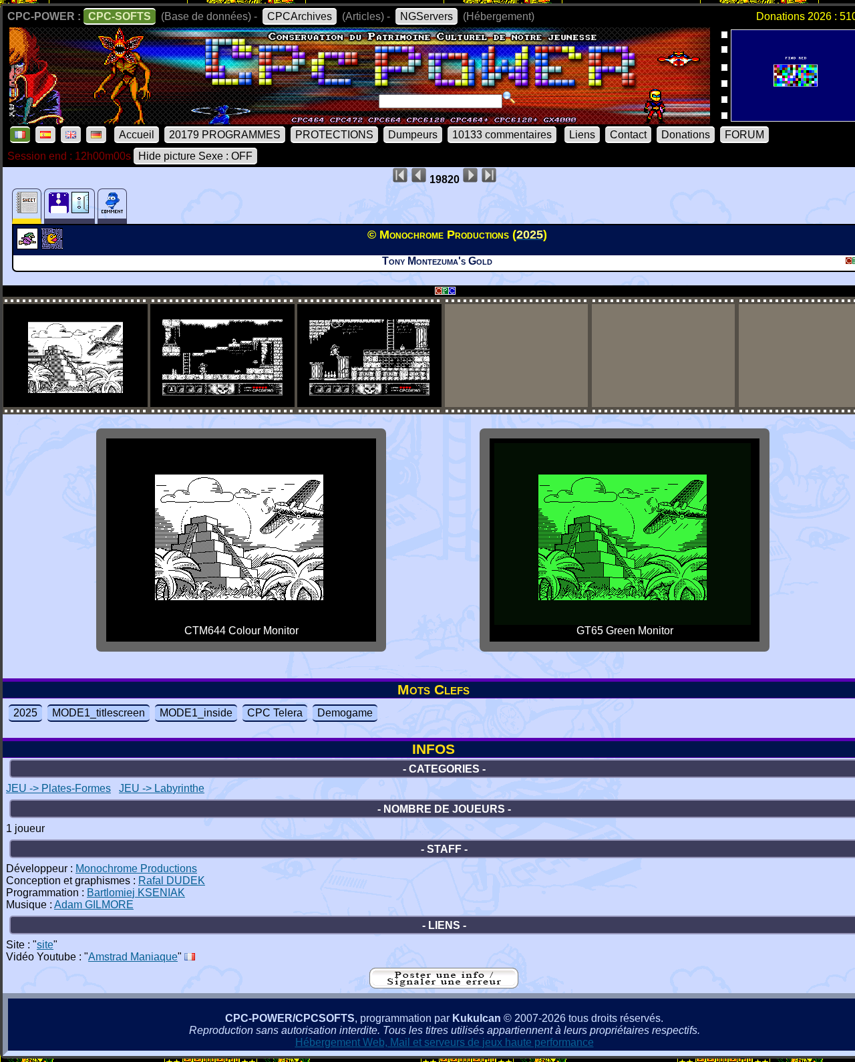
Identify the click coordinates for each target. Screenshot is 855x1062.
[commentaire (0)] (112, 206)
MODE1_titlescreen (98, 712)
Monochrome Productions (136, 868)
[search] (509, 97)
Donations (685, 134)
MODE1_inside (196, 712)
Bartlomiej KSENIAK (136, 892)
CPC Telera (275, 712)
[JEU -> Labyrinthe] (53, 245)
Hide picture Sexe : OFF (195, 156)
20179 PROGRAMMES (225, 134)
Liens (582, 134)
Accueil (136, 134)
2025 (25, 712)
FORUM (744, 134)
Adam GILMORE (94, 904)
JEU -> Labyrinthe (161, 788)
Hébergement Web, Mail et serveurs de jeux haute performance (444, 1042)
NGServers (426, 16)
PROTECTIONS (334, 134)
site (45, 944)
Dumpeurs (413, 134)
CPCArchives (299, 16)
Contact (628, 134)
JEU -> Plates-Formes (58, 788)
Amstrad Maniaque (133, 956)
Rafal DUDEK (171, 880)
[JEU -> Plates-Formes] (29, 245)
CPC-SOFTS (119, 16)
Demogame (345, 712)
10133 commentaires (502, 134)
